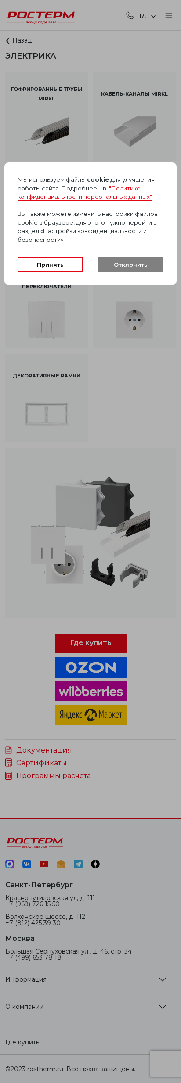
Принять (50, 264)
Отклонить (131, 264)
